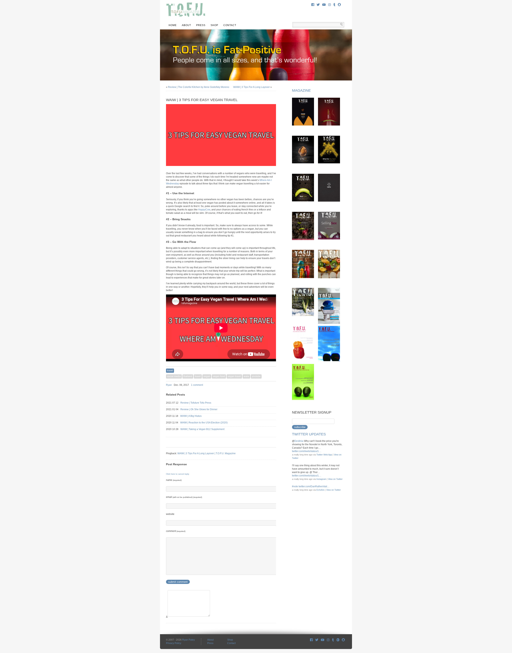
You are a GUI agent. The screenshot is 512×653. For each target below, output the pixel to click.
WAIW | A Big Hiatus (194, 416)
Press (200, 25)
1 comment (197, 385)
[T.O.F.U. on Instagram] (329, 4)
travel (170, 370)
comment (175, 531)
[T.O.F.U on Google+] (337, 640)
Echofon (320, 490)
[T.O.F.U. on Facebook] (312, 4)
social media (174, 376)
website (170, 514)
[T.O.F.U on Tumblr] (333, 640)
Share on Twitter (269, 385)
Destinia (298, 441)
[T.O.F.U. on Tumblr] (334, 4)
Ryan (169, 385)
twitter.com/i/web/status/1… (306, 451)
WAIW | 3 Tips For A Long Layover (251, 87)
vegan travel (234, 376)
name (174, 480)
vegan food (219, 376)
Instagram (321, 479)
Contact (229, 25)
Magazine (301, 90)
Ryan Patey (188, 639)
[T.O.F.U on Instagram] (328, 640)
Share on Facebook (264, 385)
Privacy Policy (173, 643)
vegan (206, 376)
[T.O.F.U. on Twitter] (318, 4)
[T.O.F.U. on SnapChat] (339, 4)
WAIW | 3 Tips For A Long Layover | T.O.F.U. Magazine (206, 453)
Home (173, 25)
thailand (187, 376)
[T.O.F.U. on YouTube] (324, 4)
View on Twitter (335, 479)
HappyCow (204, 209)
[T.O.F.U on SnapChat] (343, 640)
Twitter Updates (309, 434)
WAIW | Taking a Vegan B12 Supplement (206, 429)
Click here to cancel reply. (177, 474)
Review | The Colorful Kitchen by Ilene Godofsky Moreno (198, 87)
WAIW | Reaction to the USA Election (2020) (207, 422)
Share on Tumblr (274, 385)
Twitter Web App (324, 454)
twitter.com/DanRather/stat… (314, 486)
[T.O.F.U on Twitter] (316, 640)
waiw (246, 376)
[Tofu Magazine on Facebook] (311, 640)
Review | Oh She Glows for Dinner (202, 409)
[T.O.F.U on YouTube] (322, 640)
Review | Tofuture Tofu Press (199, 402)
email (184, 497)
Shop (214, 25)
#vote (295, 486)
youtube (256, 376)
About (186, 25)
